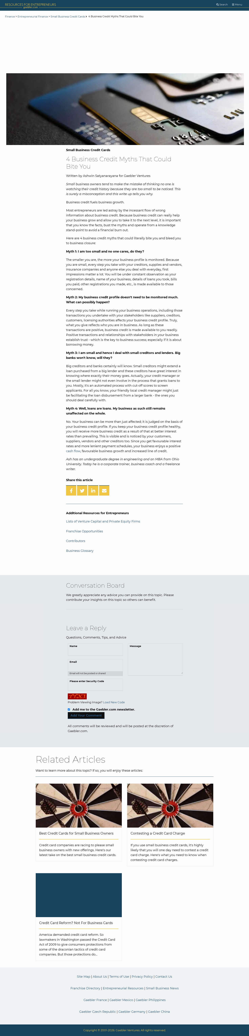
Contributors (75, 541)
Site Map (83, 977)
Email (73, 661)
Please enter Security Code (87, 681)
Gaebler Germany (132, 1012)
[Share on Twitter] (82, 490)
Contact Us (163, 977)
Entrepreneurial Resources (123, 988)
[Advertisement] (124, 46)
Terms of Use (119, 977)
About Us (100, 977)
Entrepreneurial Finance (33, 16)
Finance (10, 16)
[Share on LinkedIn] (93, 490)
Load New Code (114, 702)
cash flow (73, 451)
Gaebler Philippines (151, 1000)
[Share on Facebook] (71, 490)
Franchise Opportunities (84, 531)
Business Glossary (80, 551)
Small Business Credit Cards (68, 16)
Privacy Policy (142, 977)
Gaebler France (95, 1000)
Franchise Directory (85, 988)
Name (73, 646)
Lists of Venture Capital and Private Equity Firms (103, 521)
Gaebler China (159, 1012)
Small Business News (162, 988)
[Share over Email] (104, 490)
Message (135, 646)
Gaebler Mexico (121, 1000)
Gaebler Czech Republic (97, 1012)
